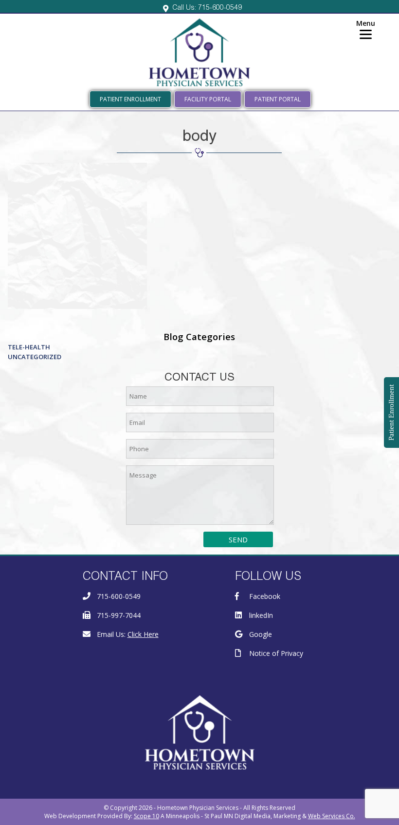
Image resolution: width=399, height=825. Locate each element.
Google (260, 634)
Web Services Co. (331, 816)
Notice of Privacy (276, 653)
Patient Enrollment (130, 99)
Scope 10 (146, 816)
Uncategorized (34, 356)
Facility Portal (207, 99)
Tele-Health (29, 347)
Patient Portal (277, 99)
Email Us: (128, 634)
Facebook (264, 596)
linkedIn (261, 615)
